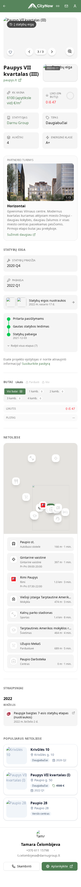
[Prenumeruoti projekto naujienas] (10, 52)
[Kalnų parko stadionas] (31, 458)
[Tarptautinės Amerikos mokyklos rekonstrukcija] (34, 515)
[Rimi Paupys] (43, 505)
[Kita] (52, 52)
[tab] (14, 391)
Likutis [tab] (19, 382)
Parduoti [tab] (34, 382)
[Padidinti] (69, 51)
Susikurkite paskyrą (36, 364)
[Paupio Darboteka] (51, 509)
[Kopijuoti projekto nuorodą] (57, 6)
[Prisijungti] (74, 6)
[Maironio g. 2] (16, 481)
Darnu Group (18, 122)
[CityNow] (40, 6)
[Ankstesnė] (29, 52)
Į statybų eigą (24, 24)
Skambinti (24, 866)
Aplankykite (59, 866)
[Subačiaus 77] (57, 518)
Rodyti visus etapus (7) (24, 346)
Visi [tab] (47, 382)
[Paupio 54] (58, 507)
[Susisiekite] (66, 6)
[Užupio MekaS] (26, 497)
